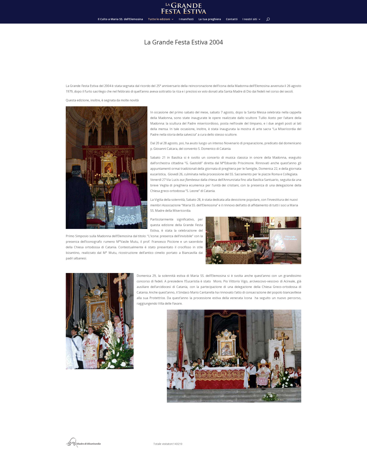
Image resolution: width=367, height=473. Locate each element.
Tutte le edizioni (159, 19)
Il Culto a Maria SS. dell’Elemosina (120, 19)
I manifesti (186, 19)
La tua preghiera (210, 19)
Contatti (232, 19)
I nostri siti (250, 19)
